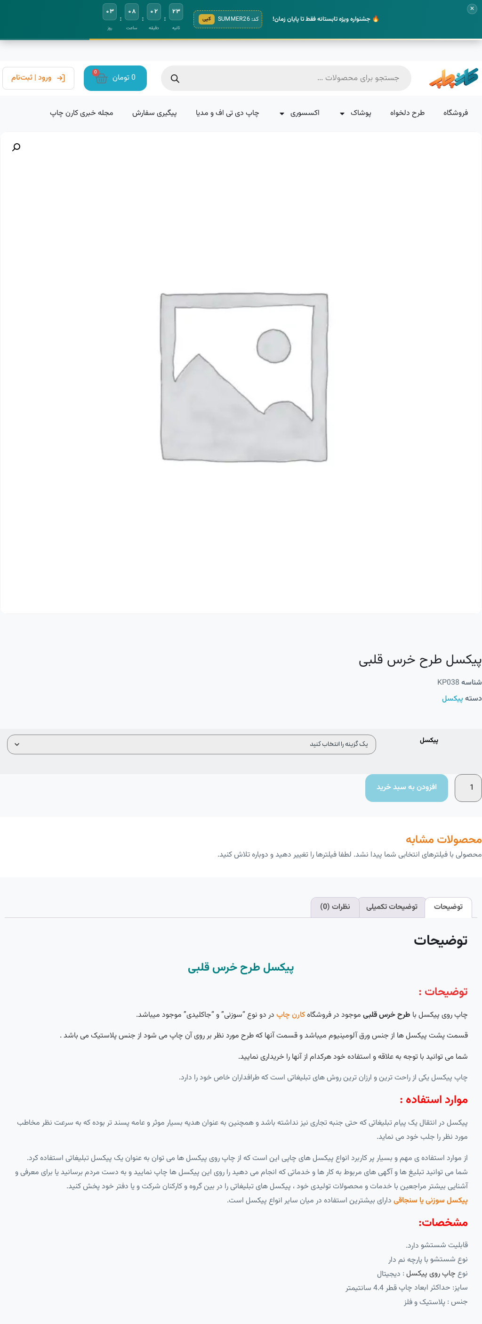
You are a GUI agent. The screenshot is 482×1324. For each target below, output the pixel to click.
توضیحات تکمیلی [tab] (392, 907)
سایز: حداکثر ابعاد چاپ (433, 1288)
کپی (206, 19)
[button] (16, 147)
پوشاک (361, 113)
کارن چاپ (290, 1015)
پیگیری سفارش (154, 113)
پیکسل (452, 699)
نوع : (435, 1274)
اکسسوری (305, 113)
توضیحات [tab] (448, 907)
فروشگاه (455, 113)
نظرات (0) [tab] (335, 907)
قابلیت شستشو (444, 1246)
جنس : (457, 1302)
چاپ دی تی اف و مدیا (227, 113)
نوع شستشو (449, 1260)
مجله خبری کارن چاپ (81, 113)
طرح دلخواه (407, 113)
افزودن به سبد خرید (407, 787)
